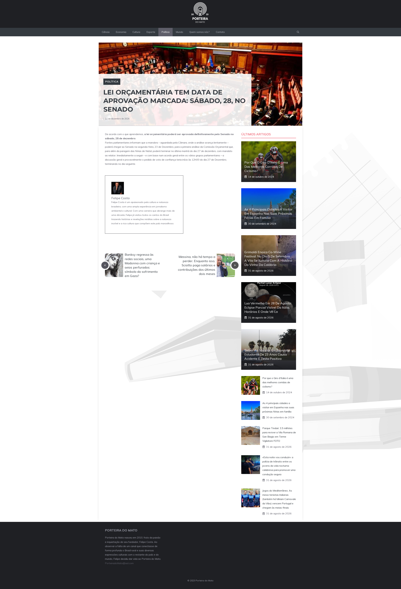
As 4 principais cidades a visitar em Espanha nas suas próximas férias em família (268, 213)
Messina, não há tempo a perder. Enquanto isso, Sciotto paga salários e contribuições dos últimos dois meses (196, 265)
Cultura (136, 32)
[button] (298, 32)
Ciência (105, 32)
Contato (220, 32)
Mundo (179, 32)
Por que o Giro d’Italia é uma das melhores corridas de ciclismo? (266, 166)
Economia (121, 32)
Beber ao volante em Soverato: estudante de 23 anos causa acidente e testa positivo (267, 354)
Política (165, 32)
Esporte (150, 32)
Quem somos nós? (199, 32)
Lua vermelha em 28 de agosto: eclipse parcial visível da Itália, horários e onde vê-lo (268, 307)
